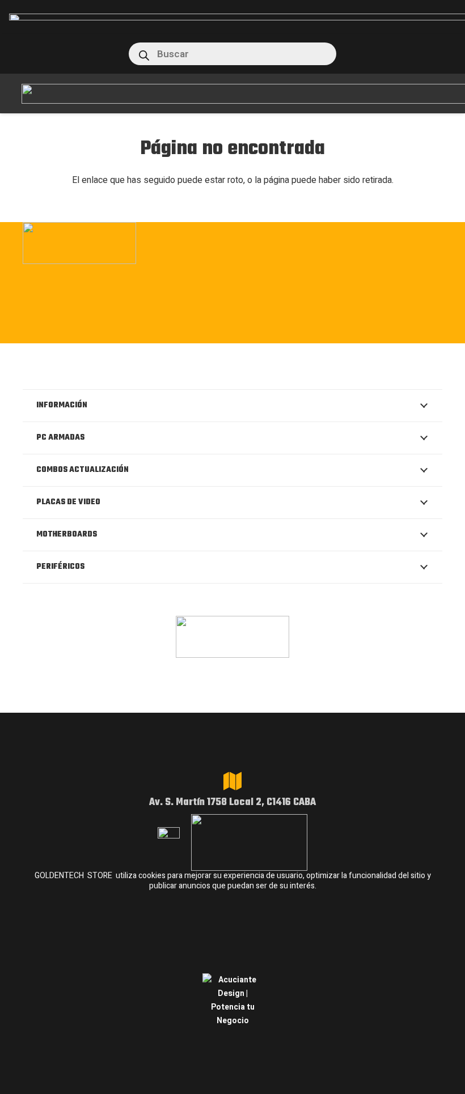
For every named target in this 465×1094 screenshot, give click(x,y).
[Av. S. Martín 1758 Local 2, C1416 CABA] (232, 781)
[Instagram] (163, 330)
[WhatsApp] (233, 329)
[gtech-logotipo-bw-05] (232, 243)
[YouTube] (302, 329)
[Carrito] (442, 54)
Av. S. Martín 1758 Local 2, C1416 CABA (232, 802)
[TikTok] (268, 329)
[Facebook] (199, 329)
